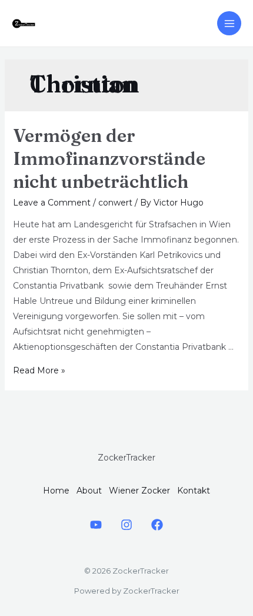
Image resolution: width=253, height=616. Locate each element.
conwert (115, 202)
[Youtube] (96, 525)
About (89, 490)
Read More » (39, 370)
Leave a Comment (52, 202)
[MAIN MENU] (229, 23)
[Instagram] (126, 525)
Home (56, 490)
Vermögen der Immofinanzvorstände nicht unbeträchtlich (109, 159)
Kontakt (193, 490)
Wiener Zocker (139, 490)
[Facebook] (157, 525)
